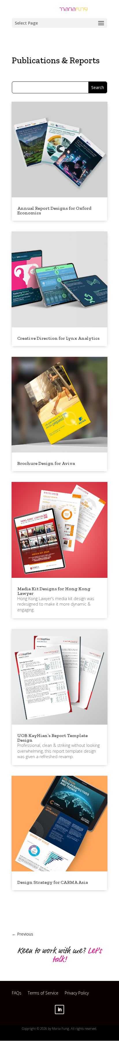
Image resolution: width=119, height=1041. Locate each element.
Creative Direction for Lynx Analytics (58, 338)
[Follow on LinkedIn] (59, 1009)
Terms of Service (43, 994)
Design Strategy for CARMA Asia (52, 882)
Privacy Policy (77, 994)
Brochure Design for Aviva (46, 463)
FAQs (16, 994)
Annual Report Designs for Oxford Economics (54, 210)
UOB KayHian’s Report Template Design (52, 738)
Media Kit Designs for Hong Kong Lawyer (53, 591)
